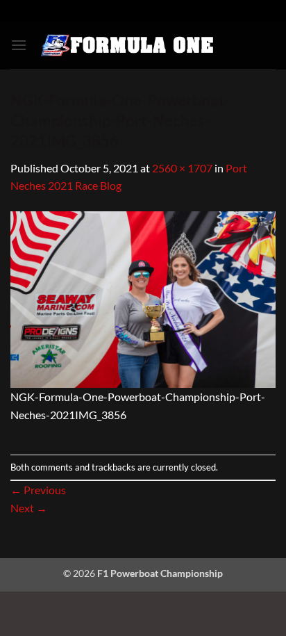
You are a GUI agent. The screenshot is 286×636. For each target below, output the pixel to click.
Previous (38, 489)
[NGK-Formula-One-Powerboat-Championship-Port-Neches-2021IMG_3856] (143, 297)
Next (28, 507)
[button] (18, 45)
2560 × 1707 (182, 167)
